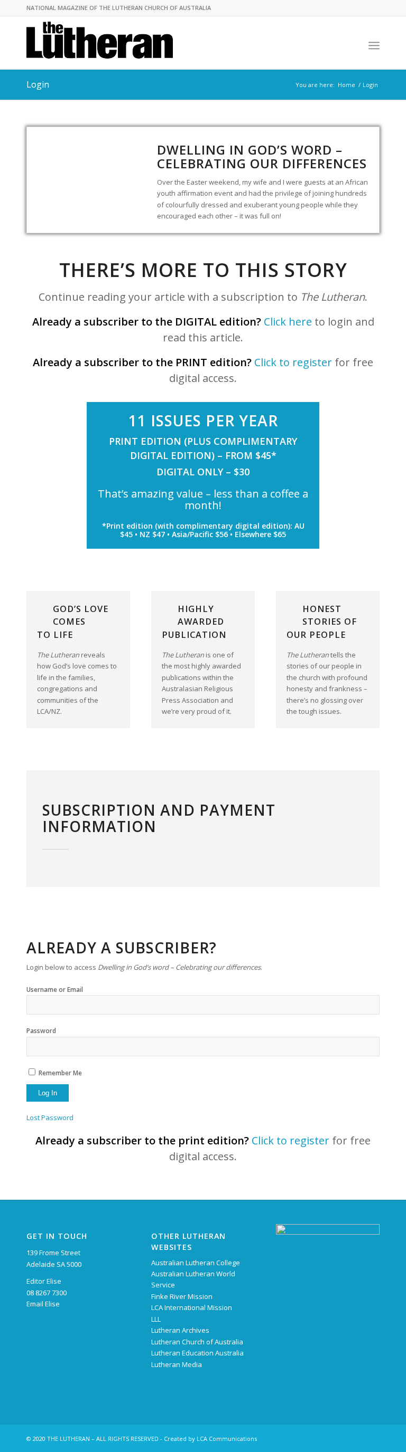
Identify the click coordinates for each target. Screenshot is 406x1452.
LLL (156, 1319)
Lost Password (49, 1117)
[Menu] (374, 45)
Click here (288, 321)
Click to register (293, 362)
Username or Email (54, 989)
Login (37, 84)
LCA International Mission (191, 1307)
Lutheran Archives (180, 1330)
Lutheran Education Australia (197, 1353)
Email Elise (43, 1303)
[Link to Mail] (372, 1438)
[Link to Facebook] (356, 1438)
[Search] (350, 45)
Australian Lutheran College (195, 1262)
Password (41, 1030)
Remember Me (60, 1072)
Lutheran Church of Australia (197, 1341)
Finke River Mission (182, 1296)
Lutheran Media (176, 1364)
